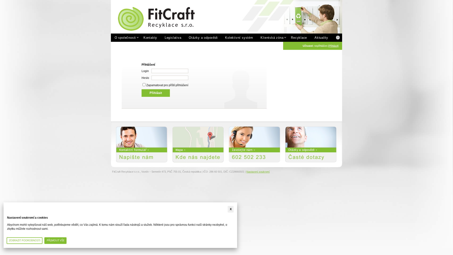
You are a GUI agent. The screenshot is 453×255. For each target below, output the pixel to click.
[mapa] (198, 144)
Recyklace (299, 37)
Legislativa (173, 37)
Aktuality (321, 37)
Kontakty (150, 37)
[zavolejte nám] (254, 144)
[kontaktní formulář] (141, 144)
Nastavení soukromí (258, 171)
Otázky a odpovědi (203, 37)
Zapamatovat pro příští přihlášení (167, 85)
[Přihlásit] (333, 45)
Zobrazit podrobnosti (24, 240)
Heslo (145, 78)
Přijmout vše (55, 240)
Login (145, 71)
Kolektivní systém (239, 37)
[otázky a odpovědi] (310, 144)
